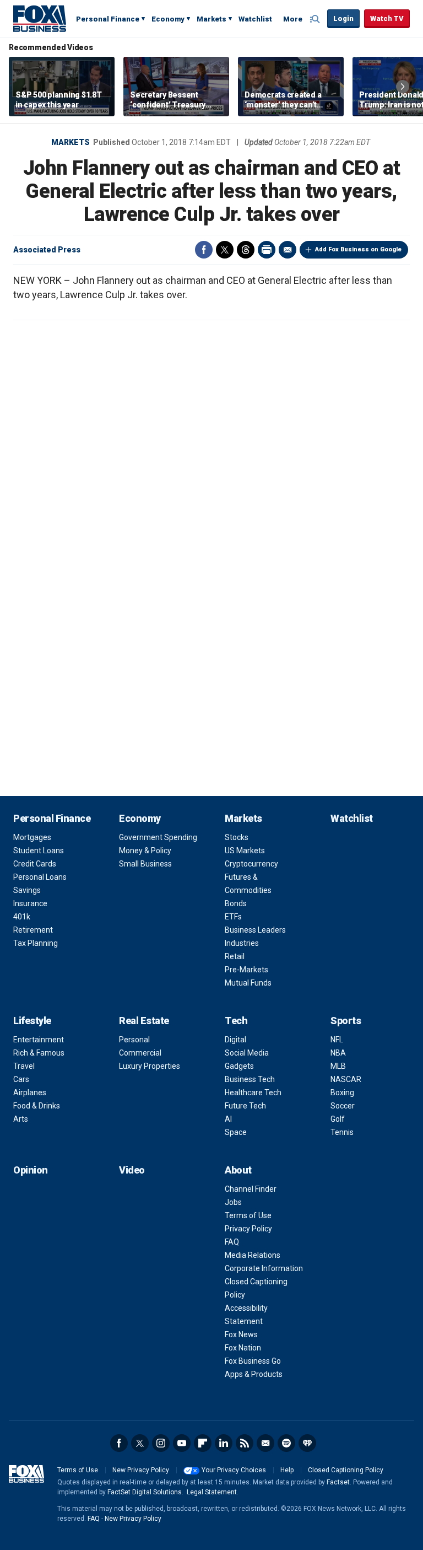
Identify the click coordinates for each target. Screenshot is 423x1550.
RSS (244, 1443)
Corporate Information (264, 1268)
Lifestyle (32, 1020)
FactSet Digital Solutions (144, 1492)
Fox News (241, 1334)
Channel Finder (250, 1189)
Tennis (342, 1132)
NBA (338, 1052)
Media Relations (252, 1255)
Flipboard (203, 1443)
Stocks (236, 837)
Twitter (225, 250)
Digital (235, 1039)
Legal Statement (212, 1492)
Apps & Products (254, 1374)
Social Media (247, 1052)
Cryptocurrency (251, 863)
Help (287, 1470)
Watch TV (387, 18)
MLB (338, 1066)
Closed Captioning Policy (345, 1470)
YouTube (182, 1443)
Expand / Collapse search (316, 19)
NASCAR (345, 1079)
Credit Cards (34, 863)
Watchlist (255, 19)
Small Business (145, 863)
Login (343, 18)
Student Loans (38, 850)
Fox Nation (243, 1347)
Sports (345, 1020)
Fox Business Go (253, 1361)
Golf (337, 1119)
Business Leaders (255, 929)
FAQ (232, 1241)
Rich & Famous (38, 1052)
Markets (211, 19)
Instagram (161, 1443)
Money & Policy (145, 850)
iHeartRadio (307, 1443)
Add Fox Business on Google (358, 249)
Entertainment (38, 1039)
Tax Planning (35, 943)
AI (228, 1119)
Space (236, 1132)
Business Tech (250, 1079)
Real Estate (144, 1020)
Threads (245, 250)
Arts (20, 1119)
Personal (134, 1039)
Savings (27, 890)
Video (132, 1170)
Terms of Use (248, 1215)
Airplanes (29, 1092)
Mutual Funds (248, 982)
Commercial (140, 1052)
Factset (338, 1482)
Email (287, 250)
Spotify (286, 1443)
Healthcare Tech (253, 1092)
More (292, 19)
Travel (24, 1066)
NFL (336, 1039)
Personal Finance (107, 19)
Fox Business (39, 18)
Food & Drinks (36, 1105)
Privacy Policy (248, 1228)
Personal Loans (40, 877)
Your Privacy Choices (234, 1470)
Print (266, 250)
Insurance (30, 903)
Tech (236, 1020)
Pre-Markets (246, 969)
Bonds (236, 903)
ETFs (233, 916)
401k (21, 916)
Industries (242, 943)
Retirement (33, 929)
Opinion (30, 1170)
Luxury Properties (149, 1066)
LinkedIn (223, 1443)
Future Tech (245, 1105)
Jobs (233, 1202)
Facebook (204, 250)
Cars (21, 1079)
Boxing (342, 1092)
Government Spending (158, 837)
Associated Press (46, 249)
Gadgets (239, 1066)
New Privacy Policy (140, 1470)
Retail (235, 956)
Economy (168, 19)
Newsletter (265, 1443)
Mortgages (32, 837)
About (238, 1170)
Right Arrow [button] (402, 86)
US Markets (245, 850)
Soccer (342, 1105)
